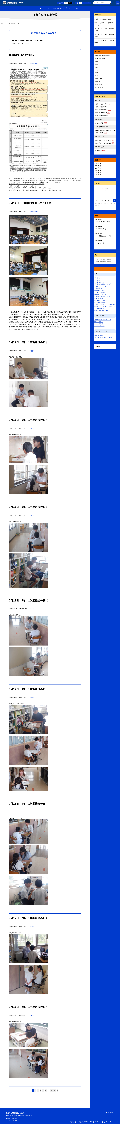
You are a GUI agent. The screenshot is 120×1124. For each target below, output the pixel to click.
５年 (97, 73)
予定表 (76, 8)
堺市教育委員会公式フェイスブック (103, 284)
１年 (97, 61)
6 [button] (45, 1090)
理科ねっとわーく (98, 322)
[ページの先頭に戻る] (118, 1122)
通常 (62, 2)
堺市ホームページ (99, 278)
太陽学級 (102, 261)
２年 (97, 64)
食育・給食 (99, 81)
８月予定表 (100, 150)
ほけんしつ (99, 84)
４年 (97, 70)
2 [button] (35, 1090)
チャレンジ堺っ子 (98, 324)
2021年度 (98, 175)
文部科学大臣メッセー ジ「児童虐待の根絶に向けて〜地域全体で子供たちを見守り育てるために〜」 (105, 306)
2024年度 (98, 168)
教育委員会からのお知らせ (103, 55)
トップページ (45, 8)
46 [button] (51, 1090)
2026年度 (98, 164)
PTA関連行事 (99, 87)
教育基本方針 (101, 123)
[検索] (110, 2)
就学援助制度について (100, 302)
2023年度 (98, 170)
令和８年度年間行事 (102, 112)
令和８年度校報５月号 (103, 110)
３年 (97, 67)
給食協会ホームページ (100, 294)
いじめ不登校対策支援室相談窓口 (103, 337)
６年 (97, 76)
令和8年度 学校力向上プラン (105, 143)
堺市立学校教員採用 (99, 292)
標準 (80, 2)
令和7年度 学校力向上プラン (105, 140)
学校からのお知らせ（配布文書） (61, 8)
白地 (66, 2)
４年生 (107, 259)
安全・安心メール (98, 335)
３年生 (104, 259)
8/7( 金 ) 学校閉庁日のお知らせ (102, 19)
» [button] (57, 1090)
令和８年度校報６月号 (103, 107)
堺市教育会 (97, 280)
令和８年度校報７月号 (103, 104)
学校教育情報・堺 (99, 288)
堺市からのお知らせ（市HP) (101, 310)
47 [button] (54, 1090)
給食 (108, 261)
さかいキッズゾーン (99, 326)
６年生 (97, 261)
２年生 (101, 259)
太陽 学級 (99, 78)
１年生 (97, 259)
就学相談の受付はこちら (100, 300)
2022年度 (98, 172)
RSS (98, 347)
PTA (110, 261)
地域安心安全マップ (99, 290)
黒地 (70, 2)
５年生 (110, 259)
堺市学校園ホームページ (101, 282)
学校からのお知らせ (101, 58)
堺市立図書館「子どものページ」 (102, 320)
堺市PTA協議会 (98, 298)
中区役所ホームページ (100, 286)
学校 (105, 261)
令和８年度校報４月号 (103, 115)
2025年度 (98, 166)
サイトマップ (110, 1112)
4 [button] (40, 1090)
